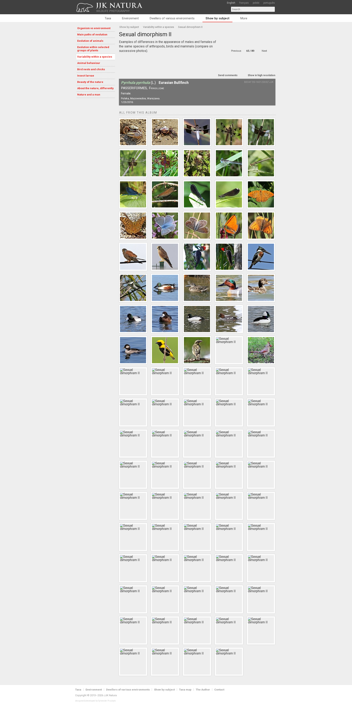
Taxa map (185, 689)
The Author (203, 689)
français (244, 2)
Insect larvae (85, 75)
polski (256, 2)
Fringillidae (156, 88)
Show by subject (217, 18)
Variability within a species (94, 56)
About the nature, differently (95, 88)
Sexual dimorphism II (190, 26)
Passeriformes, (134, 88)
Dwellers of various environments (172, 18)
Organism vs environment (93, 28)
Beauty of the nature (90, 81)
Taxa (108, 18)
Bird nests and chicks (91, 69)
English (231, 2)
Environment (130, 18)
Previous (236, 50)
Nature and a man (88, 94)
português (269, 2)
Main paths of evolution (92, 34)
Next (264, 50)
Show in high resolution (261, 75)
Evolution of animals (90, 40)
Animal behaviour (88, 63)
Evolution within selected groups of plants (93, 49)
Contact (219, 689)
